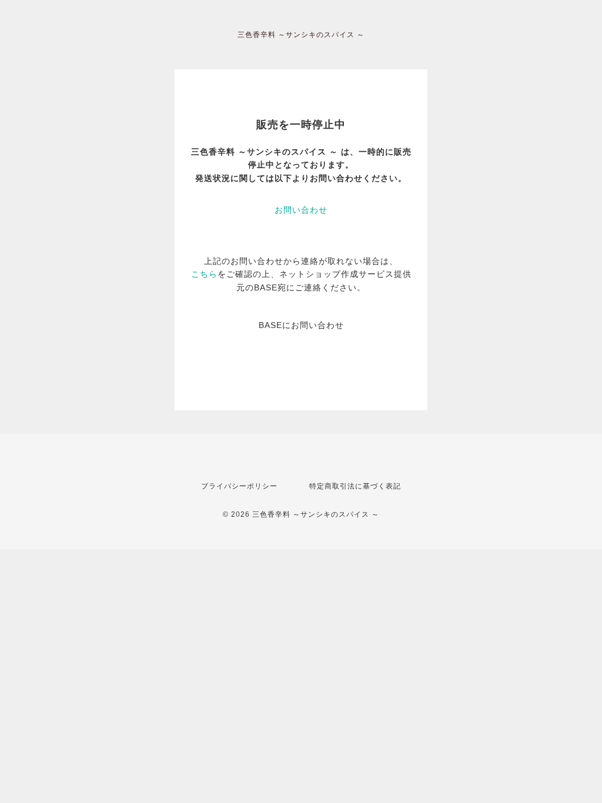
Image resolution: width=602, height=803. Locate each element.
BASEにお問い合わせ (301, 325)
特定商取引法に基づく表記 (355, 486)
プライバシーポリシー (239, 486)
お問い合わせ (301, 210)
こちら (204, 274)
